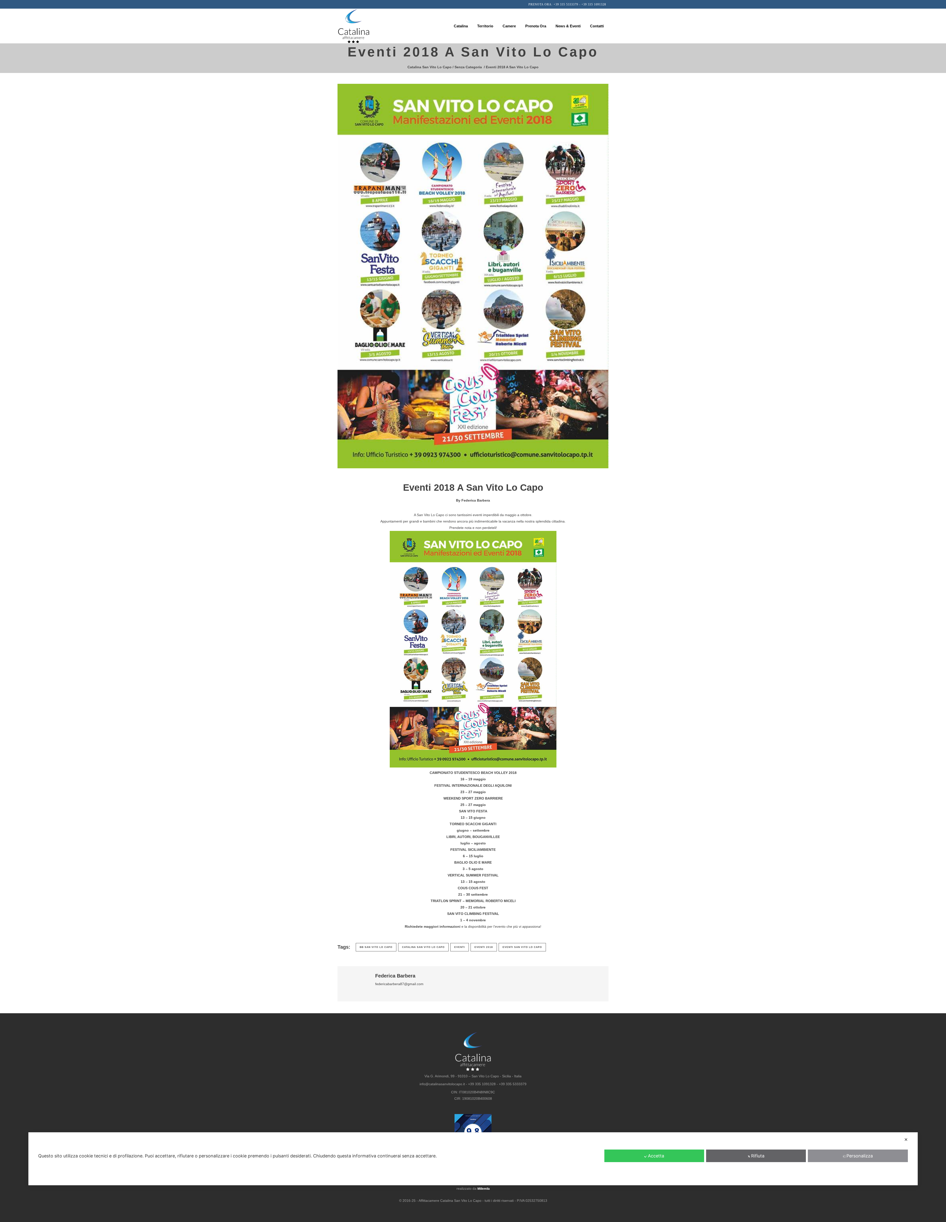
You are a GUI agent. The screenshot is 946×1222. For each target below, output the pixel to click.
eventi (459, 947)
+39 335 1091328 (593, 4)
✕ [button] (906, 1139)
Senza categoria (468, 67)
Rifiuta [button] (757, 1155)
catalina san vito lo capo (423, 947)
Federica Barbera (475, 500)
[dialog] (473, 1158)
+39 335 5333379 (566, 4)
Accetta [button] (656, 1155)
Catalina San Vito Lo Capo (429, 67)
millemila (483, 1188)
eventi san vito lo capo (522, 947)
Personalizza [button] (859, 1155)
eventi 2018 (483, 947)
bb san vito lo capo (376, 947)
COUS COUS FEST (473, 888)
